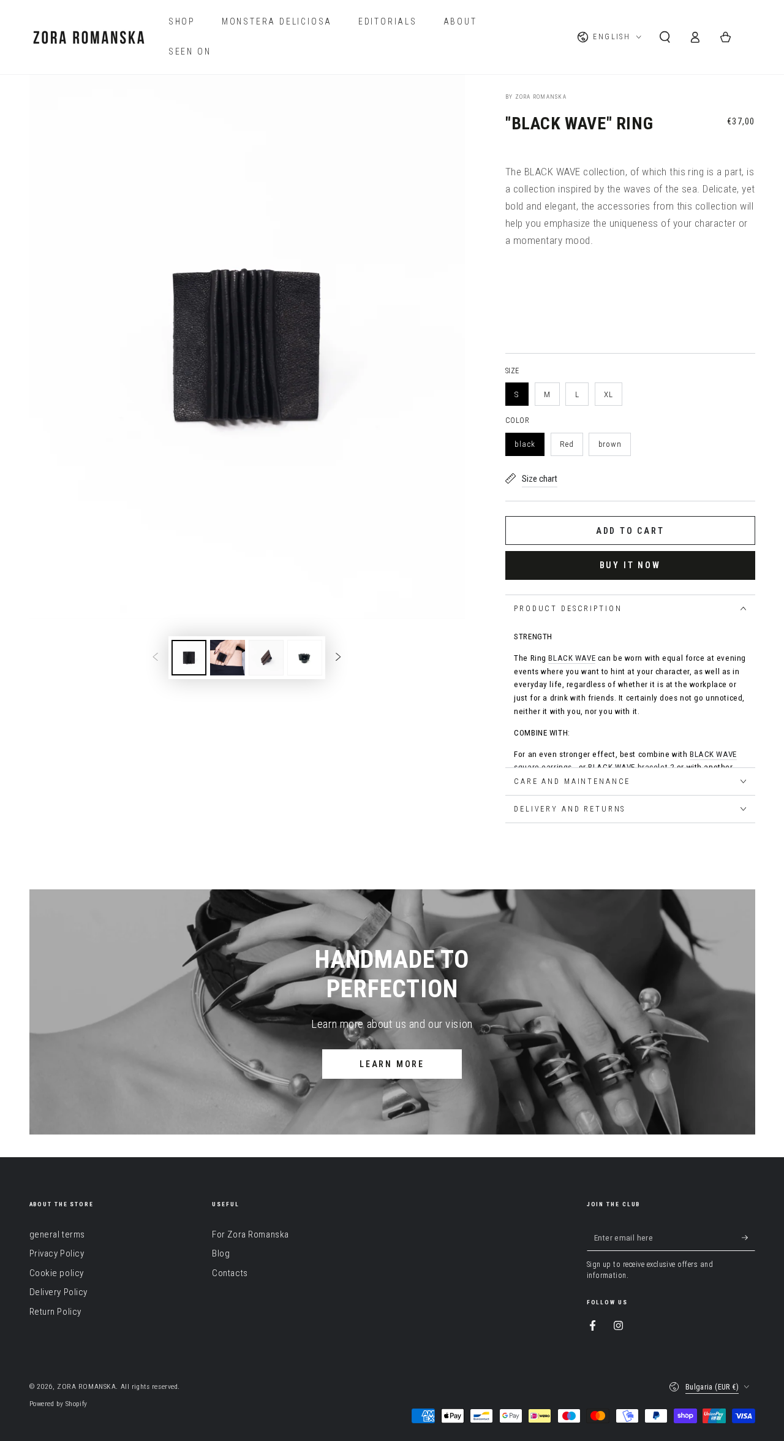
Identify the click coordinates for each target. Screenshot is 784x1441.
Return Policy (55, 1311)
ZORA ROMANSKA (86, 1386)
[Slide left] (155, 658)
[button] (665, 37)
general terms (57, 1234)
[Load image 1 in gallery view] (189, 657)
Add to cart (630, 531)
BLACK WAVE (571, 658)
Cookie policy (56, 1273)
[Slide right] (338, 658)
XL (608, 394)
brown (610, 444)
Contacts (230, 1273)
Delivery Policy (58, 1292)
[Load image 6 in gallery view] (304, 657)
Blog (221, 1253)
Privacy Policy (57, 1253)
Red (567, 444)
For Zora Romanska (250, 1234)
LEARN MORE (392, 1064)
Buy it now (631, 565)
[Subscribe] (748, 1237)
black (524, 444)
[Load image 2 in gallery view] (227, 657)
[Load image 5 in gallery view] (266, 657)
